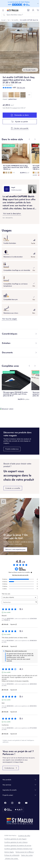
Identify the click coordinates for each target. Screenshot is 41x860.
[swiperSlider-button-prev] (29, 139)
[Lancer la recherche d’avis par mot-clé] (36, 602)
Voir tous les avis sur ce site (20, 575)
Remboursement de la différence (25, 852)
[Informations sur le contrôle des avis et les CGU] (31, 572)
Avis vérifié (7, 612)
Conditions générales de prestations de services (17, 845)
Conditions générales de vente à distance (15, 842)
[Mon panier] (38, 10)
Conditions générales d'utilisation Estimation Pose (18, 849)
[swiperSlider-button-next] (35, 139)
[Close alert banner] (38, 3)
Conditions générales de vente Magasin (15, 839)
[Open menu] (3, 10)
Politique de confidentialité (11, 855)
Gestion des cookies (27, 855)
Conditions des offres (24, 836)
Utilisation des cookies (11, 858)
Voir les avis (21, 88)
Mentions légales (9, 852)
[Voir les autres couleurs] (28, 94)
